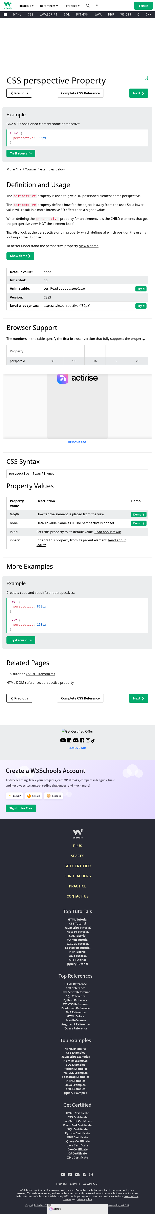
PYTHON (82, 14)
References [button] (48, 6)
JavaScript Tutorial (77, 927)
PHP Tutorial (77, 952)
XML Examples (75, 1089)
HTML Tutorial (77, 919)
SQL (67, 14)
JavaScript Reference (75, 992)
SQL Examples (75, 1065)
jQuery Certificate (77, 1141)
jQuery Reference (75, 1028)
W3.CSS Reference (75, 1004)
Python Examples (75, 1069)
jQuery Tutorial (77, 964)
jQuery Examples (75, 1093)
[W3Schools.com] (78, 835)
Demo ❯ (139, 514)
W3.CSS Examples (75, 1073)
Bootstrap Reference (75, 1008)
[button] (88, 5)
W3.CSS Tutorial (78, 944)
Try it (141, 289)
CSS (31, 14)
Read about (67, 288)
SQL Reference (76, 996)
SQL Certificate (77, 1129)
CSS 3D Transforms (40, 674)
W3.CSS (125, 14)
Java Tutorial (78, 956)
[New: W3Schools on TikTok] (93, 741)
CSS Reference (75, 988)
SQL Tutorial (77, 935)
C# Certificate (77, 1153)
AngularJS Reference (75, 1024)
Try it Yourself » (21, 153)
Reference (80, 93)
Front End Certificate (77, 1125)
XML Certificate (77, 1157)
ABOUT (75, 1184)
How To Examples (75, 1060)
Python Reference (75, 1000)
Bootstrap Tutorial (77, 948)
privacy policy (84, 1199)
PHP (111, 14)
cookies (67, 1199)
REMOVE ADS (77, 442)
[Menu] (5, 14)
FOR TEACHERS (77, 875)
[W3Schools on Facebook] (82, 741)
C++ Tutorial (77, 960)
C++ (148, 14)
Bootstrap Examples (75, 1077)
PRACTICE (77, 885)
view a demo (88, 246)
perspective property (58, 682)
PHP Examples (75, 1081)
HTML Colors (75, 1016)
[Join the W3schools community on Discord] (75, 741)
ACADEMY (90, 1184)
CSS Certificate (77, 1117)
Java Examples (75, 1085)
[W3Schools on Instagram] (87, 741)
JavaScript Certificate (77, 1121)
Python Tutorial (77, 939)
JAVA (98, 14)
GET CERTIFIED (77, 865)
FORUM (61, 1184)
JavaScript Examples (75, 1056)
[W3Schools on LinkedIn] (69, 741)
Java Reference (75, 1020)
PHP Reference (75, 1012)
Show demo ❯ (20, 256)
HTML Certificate (77, 1113)
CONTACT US (78, 896)
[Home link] (7, 5)
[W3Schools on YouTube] (63, 741)
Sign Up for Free (20, 808)
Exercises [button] (71, 6)
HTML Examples (75, 1048)
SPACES (77, 855)
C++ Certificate (78, 1149)
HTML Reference (75, 984)
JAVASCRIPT (49, 14)
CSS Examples (75, 1052)
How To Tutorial (78, 931)
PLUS (77, 845)
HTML (17, 14)
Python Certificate (77, 1133)
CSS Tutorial (77, 923)
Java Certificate (77, 1145)
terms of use (131, 1196)
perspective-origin (51, 232)
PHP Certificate (77, 1137)
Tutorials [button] (25, 6)
